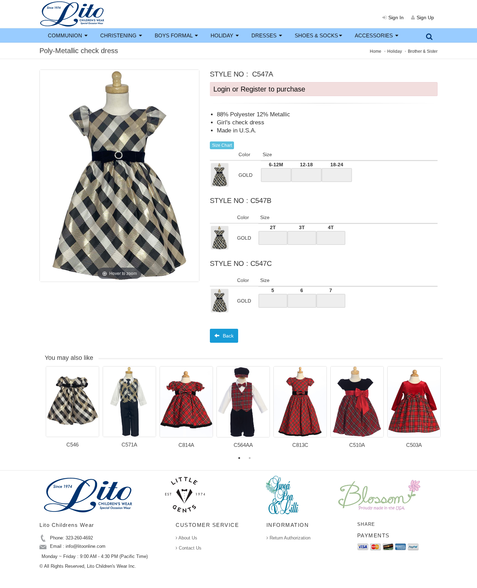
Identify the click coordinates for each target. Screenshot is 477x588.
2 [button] (249, 458)
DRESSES (264, 35)
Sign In (396, 17)
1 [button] (239, 458)
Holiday (394, 51)
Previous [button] (40, 411)
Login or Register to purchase (259, 89)
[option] (72, 409)
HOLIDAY (223, 35)
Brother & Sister (423, 51)
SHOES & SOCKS (316, 35)
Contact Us (189, 548)
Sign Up (425, 17)
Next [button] (448, 411)
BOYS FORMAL (174, 35)
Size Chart (222, 145)
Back (227, 336)
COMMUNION (65, 35)
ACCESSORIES (374, 35)
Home (375, 51)
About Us (187, 537)
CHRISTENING (119, 35)
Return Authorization (289, 537)
